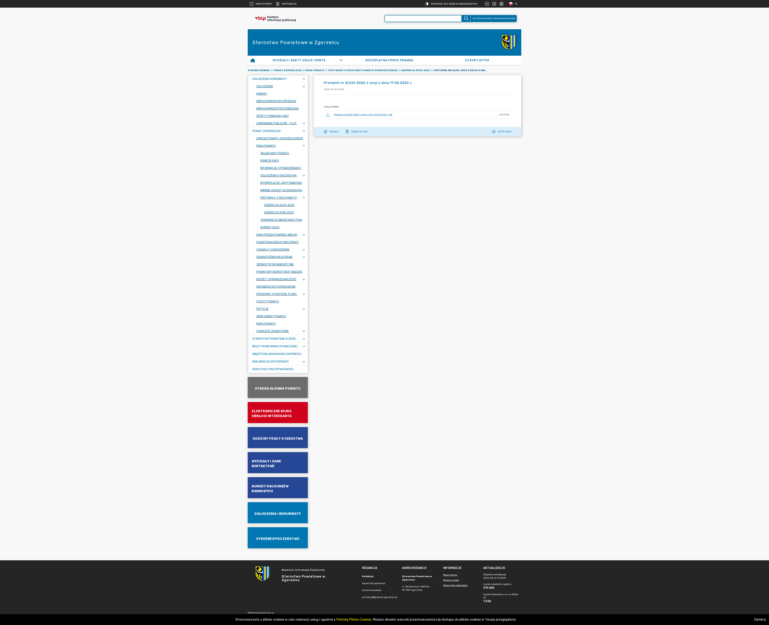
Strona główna (259, 70)
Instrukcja (289, 3)
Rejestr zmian (451, 580)
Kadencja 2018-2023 (415, 70)
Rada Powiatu (315, 70)
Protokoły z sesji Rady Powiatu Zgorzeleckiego (363, 70)
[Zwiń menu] (304, 79)
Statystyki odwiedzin (455, 585)
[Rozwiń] (341, 60)
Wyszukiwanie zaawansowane (494, 18)
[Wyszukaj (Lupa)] (465, 18)
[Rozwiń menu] (304, 86)
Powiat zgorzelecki (287, 70)
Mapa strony (264, 3)
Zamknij (760, 619)
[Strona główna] (253, 60)
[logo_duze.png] (509, 42)
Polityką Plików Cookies (353, 619)
